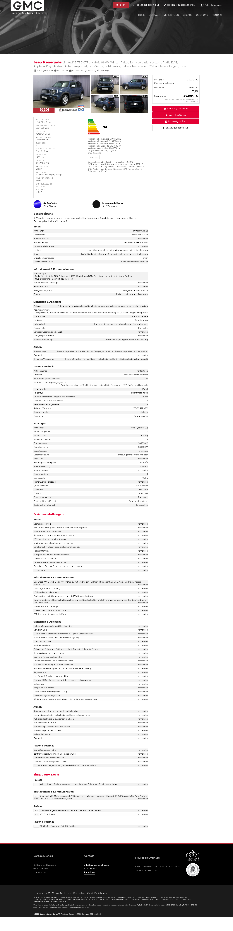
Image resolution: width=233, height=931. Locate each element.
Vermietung (171, 15)
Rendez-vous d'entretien (181, 5)
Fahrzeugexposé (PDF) (176, 128)
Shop (122, 5)
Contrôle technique (148, 5)
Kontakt (217, 15)
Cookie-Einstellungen (97, 893)
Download (94, 157)
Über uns (202, 15)
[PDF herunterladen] (117, 127)
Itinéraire (90, 872)
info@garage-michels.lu (96, 865)
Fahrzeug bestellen (177, 108)
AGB (48, 893)
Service (187, 15)
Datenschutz (79, 893)
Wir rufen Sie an (177, 115)
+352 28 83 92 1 (92, 868)
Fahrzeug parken (177, 121)
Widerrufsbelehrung (61, 893)
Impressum (38, 893)
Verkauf (154, 15)
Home (141, 15)
